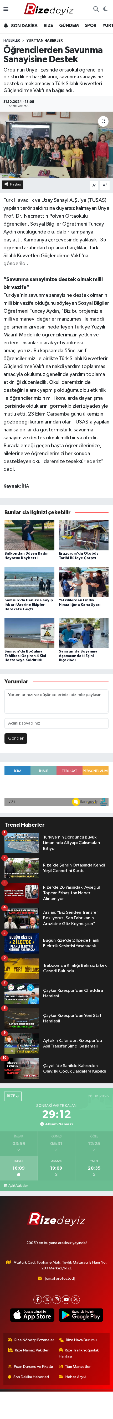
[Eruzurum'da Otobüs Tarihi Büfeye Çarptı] (84, 535)
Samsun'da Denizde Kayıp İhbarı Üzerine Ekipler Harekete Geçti (28, 604)
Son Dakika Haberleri (31, 1377)
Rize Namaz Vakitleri (32, 1350)
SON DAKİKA (23, 25)
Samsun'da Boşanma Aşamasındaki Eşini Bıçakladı (78, 656)
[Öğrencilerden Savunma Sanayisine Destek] (56, 145)
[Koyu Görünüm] (105, 9)
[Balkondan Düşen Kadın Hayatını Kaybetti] (29, 535)
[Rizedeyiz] (49, 9)
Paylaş (15, 184)
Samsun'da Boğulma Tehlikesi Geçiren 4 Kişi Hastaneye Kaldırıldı (25, 656)
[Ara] (96, 9)
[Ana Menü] (5, 9)
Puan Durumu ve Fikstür (33, 1367)
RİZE (48, 25)
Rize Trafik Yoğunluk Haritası (79, 1353)
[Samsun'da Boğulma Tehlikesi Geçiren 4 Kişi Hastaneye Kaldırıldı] (29, 633)
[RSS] (75, 1299)
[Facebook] (37, 1299)
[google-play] (81, 1316)
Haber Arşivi (75, 1377)
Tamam (57, 1412)
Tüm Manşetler (78, 1367)
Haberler (11, 40)
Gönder (16, 738)
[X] (47, 1299)
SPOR (90, 25)
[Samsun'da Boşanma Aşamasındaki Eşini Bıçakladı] (84, 633)
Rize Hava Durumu (81, 1340)
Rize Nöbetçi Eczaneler (34, 1340)
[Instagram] (56, 1299)
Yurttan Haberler (45, 40)
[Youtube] (66, 1299)
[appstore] (32, 1316)
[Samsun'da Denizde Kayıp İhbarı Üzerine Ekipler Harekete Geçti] (29, 582)
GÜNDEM (69, 25)
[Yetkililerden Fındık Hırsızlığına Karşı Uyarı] (84, 582)
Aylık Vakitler (18, 1186)
